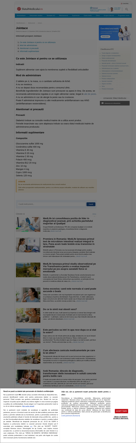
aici (31, 426)
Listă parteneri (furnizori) (70, 415)
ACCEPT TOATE (121, 411)
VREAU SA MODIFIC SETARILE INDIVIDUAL (120, 417)
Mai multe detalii (28, 406)
